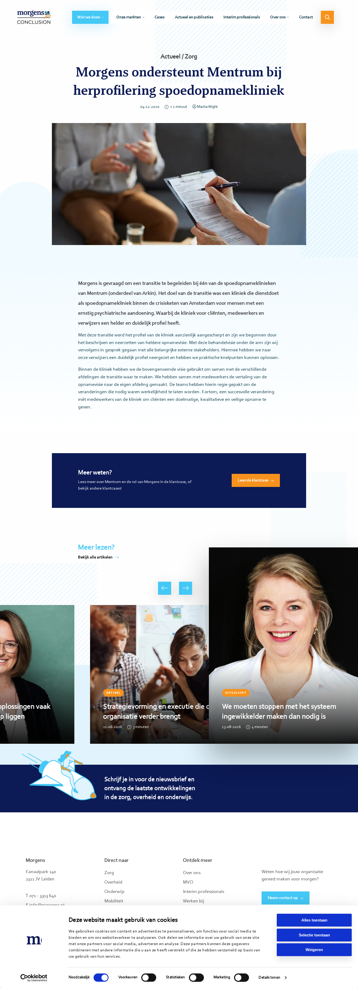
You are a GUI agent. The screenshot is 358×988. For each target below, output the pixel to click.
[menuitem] (90, 17)
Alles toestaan (314, 920)
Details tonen (269, 978)
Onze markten (128, 17)
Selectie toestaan (314, 935)
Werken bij (193, 901)
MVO (188, 882)
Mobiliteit (113, 901)
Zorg (109, 873)
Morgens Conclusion (34, 17)
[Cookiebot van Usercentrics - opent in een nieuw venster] (34, 978)
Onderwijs (114, 892)
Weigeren (314, 949)
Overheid (113, 882)
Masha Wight (207, 107)
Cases (159, 17)
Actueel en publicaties (194, 17)
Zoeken (327, 17)
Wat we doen (88, 17)
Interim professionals (242, 17)
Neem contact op (283, 898)
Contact (306, 17)
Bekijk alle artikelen (95, 557)
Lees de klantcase (253, 480)
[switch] (148, 977)
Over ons (277, 17)
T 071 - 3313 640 (41, 896)
